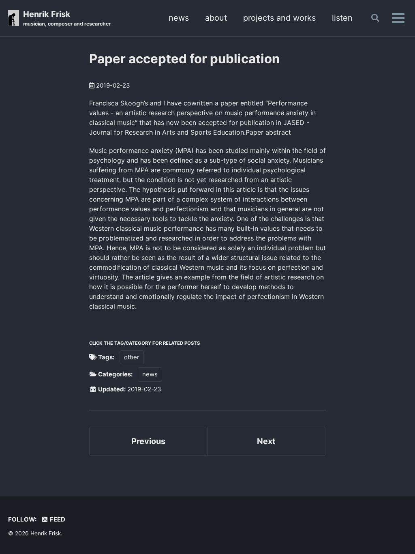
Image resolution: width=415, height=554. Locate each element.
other (131, 357)
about (216, 18)
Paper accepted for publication (184, 59)
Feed (57, 519)
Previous (148, 441)
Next (266, 441)
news (179, 18)
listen (342, 18)
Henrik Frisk (67, 18)
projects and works (279, 18)
